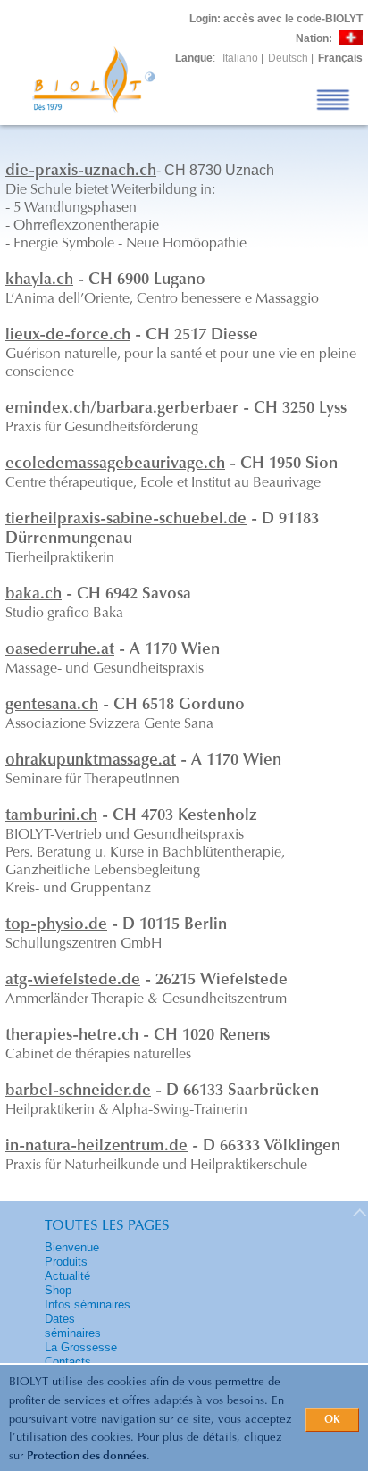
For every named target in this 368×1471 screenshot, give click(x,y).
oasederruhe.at (59, 650)
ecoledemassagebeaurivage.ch (115, 464)
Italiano (240, 58)
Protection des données (86, 1456)
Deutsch (288, 58)
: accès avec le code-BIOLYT (276, 19)
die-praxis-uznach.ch (80, 171)
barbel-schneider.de (78, 1091)
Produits (66, 1261)
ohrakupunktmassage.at (90, 761)
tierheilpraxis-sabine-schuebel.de (126, 520)
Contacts (68, 1361)
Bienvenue (72, 1247)
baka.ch (33, 595)
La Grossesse (81, 1347)
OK (332, 1420)
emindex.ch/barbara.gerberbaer (121, 409)
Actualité (67, 1276)
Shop (58, 1290)
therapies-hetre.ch (71, 1036)
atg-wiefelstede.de (72, 981)
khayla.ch (39, 280)
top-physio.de (56, 925)
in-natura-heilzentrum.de (96, 1147)
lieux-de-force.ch (67, 336)
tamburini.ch (51, 816)
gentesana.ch (51, 706)
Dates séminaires (73, 1326)
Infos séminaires (87, 1304)
